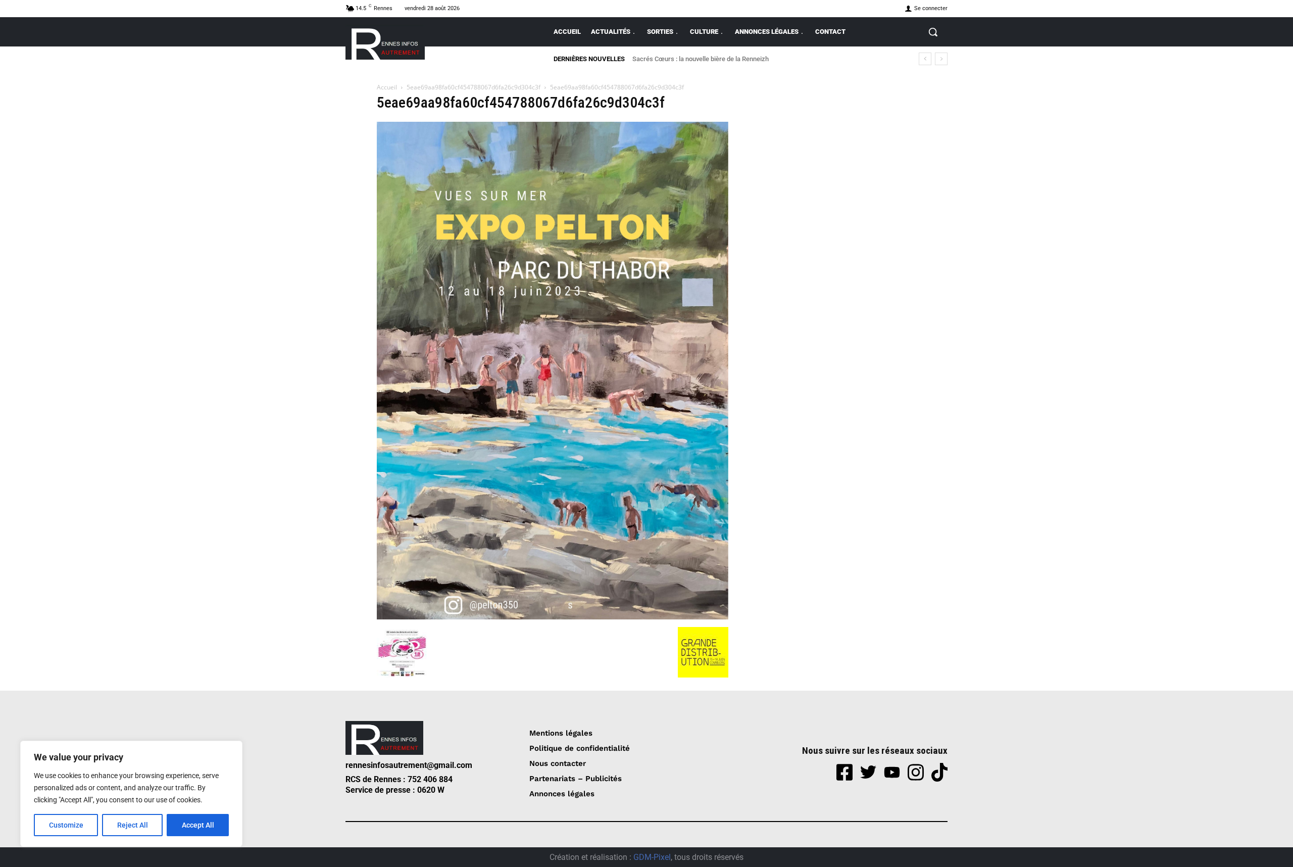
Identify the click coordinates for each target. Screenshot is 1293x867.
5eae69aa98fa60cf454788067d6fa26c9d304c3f (473, 87)
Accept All (198, 825)
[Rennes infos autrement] (385, 42)
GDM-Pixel (652, 857)
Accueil (387, 87)
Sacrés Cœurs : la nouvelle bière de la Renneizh (700, 59)
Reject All (132, 825)
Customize (66, 825)
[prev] (925, 59)
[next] (941, 59)
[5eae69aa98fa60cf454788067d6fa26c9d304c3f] (552, 616)
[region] (131, 794)
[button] (933, 31)
